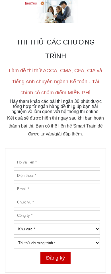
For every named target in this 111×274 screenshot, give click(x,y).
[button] (55, 11)
